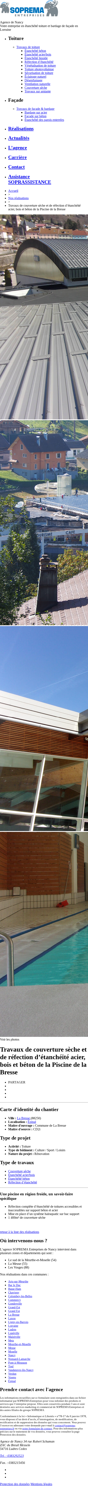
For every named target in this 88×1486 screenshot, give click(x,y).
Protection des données (15, 1484)
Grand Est (14, 1311)
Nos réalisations (18, 198)
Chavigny (13, 1292)
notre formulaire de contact (37, 1428)
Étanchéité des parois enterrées (44, 120)
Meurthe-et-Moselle (19, 1344)
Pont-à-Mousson (17, 1362)
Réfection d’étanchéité (39, 62)
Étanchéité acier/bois (38, 54)
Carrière (17, 157)
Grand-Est (14, 1307)
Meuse (12, 1347)
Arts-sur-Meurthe (18, 1281)
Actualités (18, 138)
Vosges (12, 1377)
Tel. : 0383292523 (12, 1456)
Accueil (13, 190)
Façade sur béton (35, 116)
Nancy (12, 1355)
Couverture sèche (36, 87)
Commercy (14, 1300)
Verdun (12, 1373)
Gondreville (15, 1303)
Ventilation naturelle (37, 84)
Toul (11, 1366)
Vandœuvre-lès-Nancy (21, 1370)
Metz (11, 1340)
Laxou (12, 1318)
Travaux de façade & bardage (35, 108)
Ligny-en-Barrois (18, 1322)
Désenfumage (33, 80)
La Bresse (24, 1118)
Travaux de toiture (28, 47)
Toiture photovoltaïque (39, 69)
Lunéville (13, 1333)
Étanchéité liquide (36, 58)
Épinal (32, 1122)
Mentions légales (41, 1484)
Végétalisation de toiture (40, 65)
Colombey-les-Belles (20, 1296)
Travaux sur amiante (38, 91)
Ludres (12, 1329)
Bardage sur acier (36, 112)
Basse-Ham (14, 1288)
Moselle (12, 1351)
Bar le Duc (14, 1285)
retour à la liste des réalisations (19, 1232)
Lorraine (13, 1325)
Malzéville (14, 1336)
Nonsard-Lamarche (19, 1359)
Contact (16, 167)
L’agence (17, 147)
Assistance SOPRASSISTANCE (29, 179)
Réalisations (21, 128)
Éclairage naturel (35, 76)
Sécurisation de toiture (39, 73)
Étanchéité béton (35, 50)
